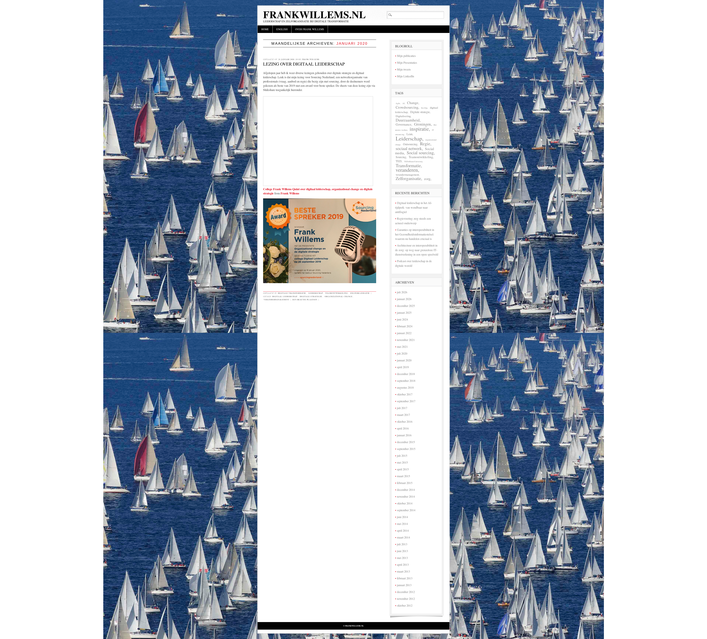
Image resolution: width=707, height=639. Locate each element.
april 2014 (403, 530)
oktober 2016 (404, 421)
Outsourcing (410, 144)
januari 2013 (404, 585)
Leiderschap (315, 293)
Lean (409, 134)
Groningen (422, 124)
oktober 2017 (404, 394)
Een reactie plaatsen (304, 299)
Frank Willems (310, 59)
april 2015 (403, 469)
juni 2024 (402, 319)
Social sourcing (420, 153)
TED (399, 161)
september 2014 (406, 510)
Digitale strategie (311, 296)
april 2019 (403, 367)
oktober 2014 (404, 503)
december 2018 (406, 374)
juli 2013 (402, 544)
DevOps (424, 108)
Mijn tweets (404, 69)
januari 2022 (404, 333)
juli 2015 (402, 455)
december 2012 (406, 592)
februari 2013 (404, 578)
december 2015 (406, 442)
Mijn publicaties (406, 56)
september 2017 (406, 401)
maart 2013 (403, 571)
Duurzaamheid (408, 120)
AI (403, 103)
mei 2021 (402, 346)
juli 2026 (402, 292)
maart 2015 (403, 476)
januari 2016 (404, 435)
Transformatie (408, 165)
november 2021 (406, 340)
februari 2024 (404, 326)
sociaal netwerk (409, 148)
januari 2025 (404, 312)
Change (412, 102)
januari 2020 (404, 360)
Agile (398, 103)
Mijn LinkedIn (405, 76)
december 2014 (406, 490)
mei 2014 (402, 524)
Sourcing (401, 157)
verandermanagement (276, 299)
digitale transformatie (292, 293)
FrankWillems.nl (314, 14)
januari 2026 (404, 299)
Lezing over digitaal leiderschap (304, 64)
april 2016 (403, 428)
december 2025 (406, 306)
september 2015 (406, 449)
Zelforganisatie (360, 293)
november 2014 (406, 496)
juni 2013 (402, 551)
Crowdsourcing (407, 107)
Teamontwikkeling (336, 293)
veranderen (407, 169)
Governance (403, 124)
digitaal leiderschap (284, 296)
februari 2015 (404, 483)
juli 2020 (402, 353)
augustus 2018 (405, 387)
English (282, 29)
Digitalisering (403, 116)
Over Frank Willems (309, 29)
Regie (425, 144)
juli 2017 (402, 408)
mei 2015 (402, 462)
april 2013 (403, 564)
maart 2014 (403, 537)
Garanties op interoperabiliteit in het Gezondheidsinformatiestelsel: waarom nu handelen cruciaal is (414, 234)
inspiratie (419, 128)
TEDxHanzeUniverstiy (413, 161)
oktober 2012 (404, 605)
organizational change (339, 296)
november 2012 (406, 599)
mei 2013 (402, 558)
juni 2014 (402, 517)
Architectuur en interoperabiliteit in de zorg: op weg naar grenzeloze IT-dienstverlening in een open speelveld (416, 249)
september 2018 (406, 381)
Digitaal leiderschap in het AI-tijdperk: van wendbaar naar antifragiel (413, 207)
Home (265, 29)
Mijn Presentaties (407, 62)
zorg (427, 178)
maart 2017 (403, 415)
